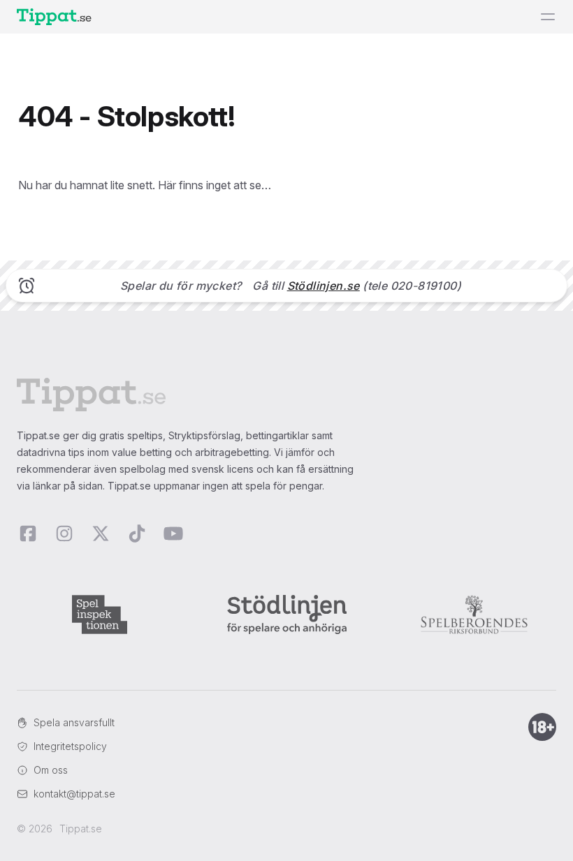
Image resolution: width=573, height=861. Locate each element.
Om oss (51, 770)
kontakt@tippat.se (74, 794)
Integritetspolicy (70, 746)
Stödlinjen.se (323, 286)
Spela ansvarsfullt (74, 722)
